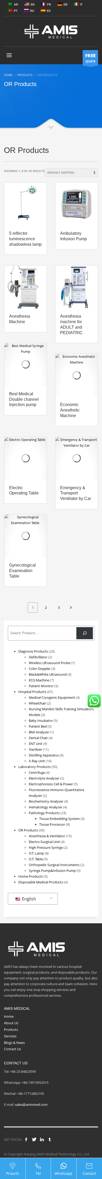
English (28, 899)
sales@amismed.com (31, 1104)
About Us (11, 1023)
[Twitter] (34, 1139)
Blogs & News (14, 1042)
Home (9, 1016)
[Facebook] (26, 1139)
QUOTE (90, 57)
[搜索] (84, 633)
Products (11, 1029)
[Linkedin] (42, 1139)
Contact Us (12, 1049)
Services (10, 1036)
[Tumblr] (50, 1139)
